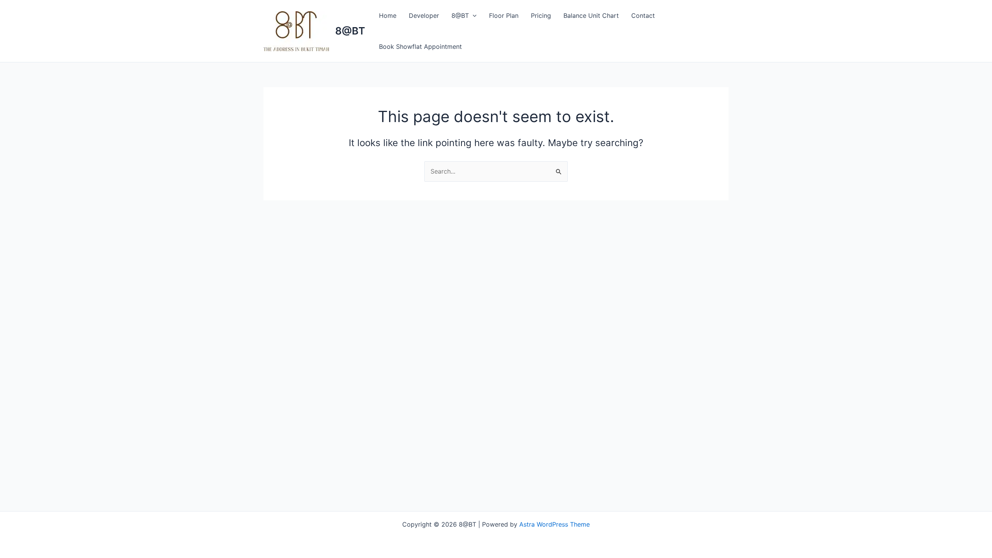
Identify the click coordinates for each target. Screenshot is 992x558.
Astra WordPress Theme (554, 524)
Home (387, 15)
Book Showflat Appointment (420, 46)
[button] (473, 15)
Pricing (541, 15)
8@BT (350, 31)
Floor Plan (503, 15)
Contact (643, 15)
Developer (424, 15)
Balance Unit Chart (591, 15)
